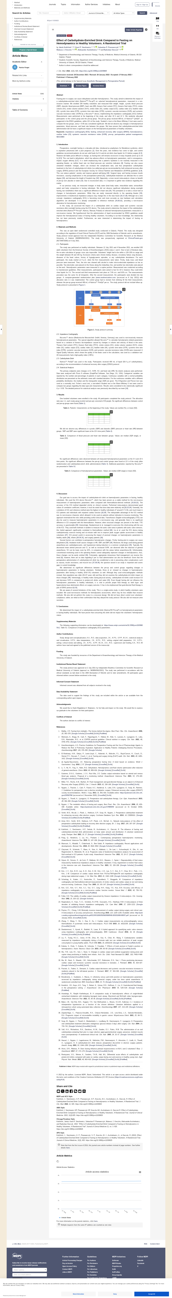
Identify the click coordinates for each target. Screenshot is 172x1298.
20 (119, 201)
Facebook (140, 1263)
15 (141, 193)
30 (80, 538)
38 (96, 563)
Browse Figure (81, 86)
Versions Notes (98, 86)
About (117, 4)
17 (124, 196)
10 (108, 173)
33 (67, 543)
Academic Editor (19, 61)
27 (66, 535)
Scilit (96, 733)
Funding (17, 23)
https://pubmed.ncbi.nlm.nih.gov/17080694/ (97, 807)
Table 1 (82, 403)
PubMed (103, 733)
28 (69, 538)
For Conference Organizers (97, 1278)
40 (69, 578)
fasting (93, 132)
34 (111, 543)
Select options (19, 1270)
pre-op (110, 134)
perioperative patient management (128, 134)
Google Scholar (78, 733)
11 (103, 176)
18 (126, 196)
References (18, 39)
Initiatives (106, 4)
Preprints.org (117, 1266)
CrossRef (89, 733)
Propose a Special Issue (28, 50)
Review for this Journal (28, 44)
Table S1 (72, 466)
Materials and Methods (22, 8)
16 (121, 196)
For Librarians (92, 1269)
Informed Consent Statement (24, 29)
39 (98, 563)
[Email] (59, 1092)
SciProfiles (116, 1272)
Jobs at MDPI (67, 1272)
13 (82, 181)
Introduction (18, 5)
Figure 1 (82, 285)
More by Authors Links (21, 81)
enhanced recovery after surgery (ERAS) (113, 132)
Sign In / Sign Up (142, 4)
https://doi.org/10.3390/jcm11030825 (93, 71)
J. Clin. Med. (16, 1244)
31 (82, 538)
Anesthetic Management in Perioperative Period (105, 81)
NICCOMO (60, 137)
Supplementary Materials (22, 18)
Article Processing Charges (72, 1260)
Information (75, 4)
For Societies (92, 1275)
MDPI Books (116, 1263)
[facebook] (71, 1092)
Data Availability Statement (23, 31)
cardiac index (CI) (64, 134)
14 (110, 191)
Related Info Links (19, 75)
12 (97, 178)
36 (87, 555)
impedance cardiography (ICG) (77, 132)
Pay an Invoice (67, 1263)
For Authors (91, 1260)
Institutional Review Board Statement (26, 26)
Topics (63, 4)
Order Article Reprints (134, 30)
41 (108, 580)
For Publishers (92, 1272)
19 (116, 201)
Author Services (91, 4)
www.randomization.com (106, 277)
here (68, 1148)
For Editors (91, 1266)
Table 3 (104, 464)
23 (128, 507)
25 (77, 525)
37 (94, 563)
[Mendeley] (84, 1092)
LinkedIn (140, 1260)
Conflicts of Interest (20, 37)
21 (121, 201)
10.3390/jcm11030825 (51, 20)
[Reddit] (80, 1092)
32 (101, 538)
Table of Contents (20, 110)
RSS (145, 1244)
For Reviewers (92, 1263)
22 (126, 507)
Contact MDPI (67, 1269)
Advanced (153, 13)
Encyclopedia (117, 1275)
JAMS (114, 1278)
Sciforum (115, 1260)
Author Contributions (21, 21)
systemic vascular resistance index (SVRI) (89, 134)
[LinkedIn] (67, 1092)
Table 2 (109, 431)
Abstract (17, 2)
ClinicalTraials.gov (135, 238)
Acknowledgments (20, 34)
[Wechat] (76, 1092)
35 (130, 545)
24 (130, 507)
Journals (52, 4)
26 (111, 530)
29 (78, 538)
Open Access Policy (69, 1266)
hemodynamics (136, 132)
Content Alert (155, 1244)
